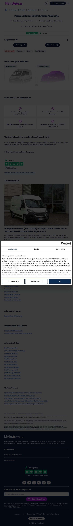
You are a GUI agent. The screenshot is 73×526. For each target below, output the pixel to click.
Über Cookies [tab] (60, 249)
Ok (60, 281)
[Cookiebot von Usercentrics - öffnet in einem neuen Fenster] (62, 243)
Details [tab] (36, 249)
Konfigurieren (35, 281)
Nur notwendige (13, 281)
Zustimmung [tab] (12, 249)
